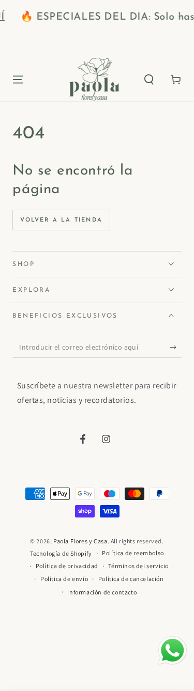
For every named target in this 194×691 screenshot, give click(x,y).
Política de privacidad (67, 566)
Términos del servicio (138, 566)
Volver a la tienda (61, 220)
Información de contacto (102, 592)
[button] (149, 79)
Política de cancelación (131, 579)
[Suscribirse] (176, 347)
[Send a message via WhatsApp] (172, 650)
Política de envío (64, 579)
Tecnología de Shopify (61, 553)
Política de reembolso (133, 553)
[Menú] (18, 79)
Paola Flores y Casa (80, 541)
